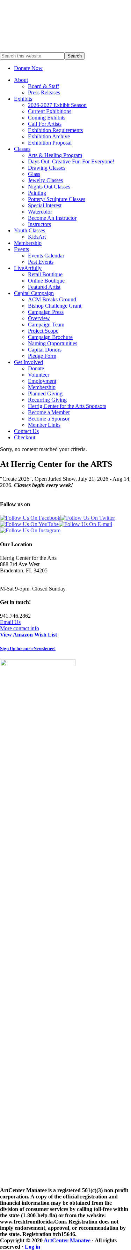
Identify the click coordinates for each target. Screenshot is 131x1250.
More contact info (19, 628)
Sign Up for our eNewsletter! (28, 648)
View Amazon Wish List (28, 635)
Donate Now (28, 68)
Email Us (10, 622)
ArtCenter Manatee (68, 1240)
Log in (32, 1247)
